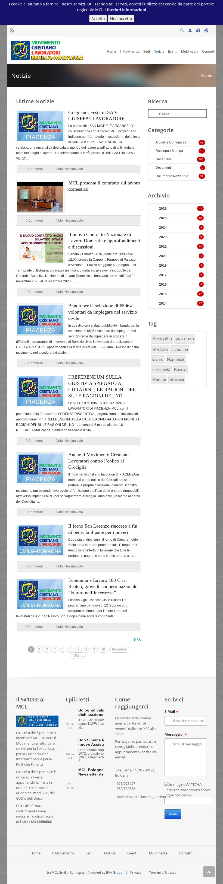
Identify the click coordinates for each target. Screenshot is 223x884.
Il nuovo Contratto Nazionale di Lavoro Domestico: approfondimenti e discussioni (104, 241)
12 (201, 150)
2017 (163, 275)
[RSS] (12, 30)
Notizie (206, 75)
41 (200, 208)
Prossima (119, 649)
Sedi (89, 853)
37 (200, 303)
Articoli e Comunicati (171, 142)
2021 (163, 256)
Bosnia (180, 369)
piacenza (185, 338)
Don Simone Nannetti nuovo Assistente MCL (99, 742)
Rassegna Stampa (169, 151)
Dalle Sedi (163, 159)
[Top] (209, 871)
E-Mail (170, 711)
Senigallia (162, 338)
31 (201, 176)
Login (198, 29)
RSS (137, 640)
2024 (163, 227)
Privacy (135, 872)
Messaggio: (174, 734)
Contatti (186, 853)
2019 (163, 265)
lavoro (157, 359)
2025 (163, 218)
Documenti (164, 168)
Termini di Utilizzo (162, 872)
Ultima (78, 656)
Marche (159, 379)
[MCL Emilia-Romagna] (48, 49)
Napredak (175, 359)
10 (103, 649)
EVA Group (114, 872)
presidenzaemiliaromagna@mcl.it (144, 796)
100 (201, 159)
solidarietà (161, 369)
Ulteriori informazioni (125, 9)
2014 (163, 303)
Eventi (132, 853)
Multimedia (158, 853)
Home (35, 853)
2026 (163, 208)
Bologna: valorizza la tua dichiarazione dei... (101, 712)
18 (200, 217)
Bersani (160, 349)
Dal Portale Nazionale (172, 176)
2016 (163, 284)
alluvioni (177, 379)
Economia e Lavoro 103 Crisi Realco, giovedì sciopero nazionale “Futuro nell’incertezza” (102, 586)
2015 (163, 294)
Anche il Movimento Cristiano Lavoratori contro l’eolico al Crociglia (98, 461)
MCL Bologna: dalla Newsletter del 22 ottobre (101, 772)
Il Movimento (63, 853)
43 (201, 142)
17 (200, 293)
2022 (163, 246)
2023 (163, 237)
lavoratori (180, 349)
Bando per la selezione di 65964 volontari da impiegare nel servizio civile (102, 312)
